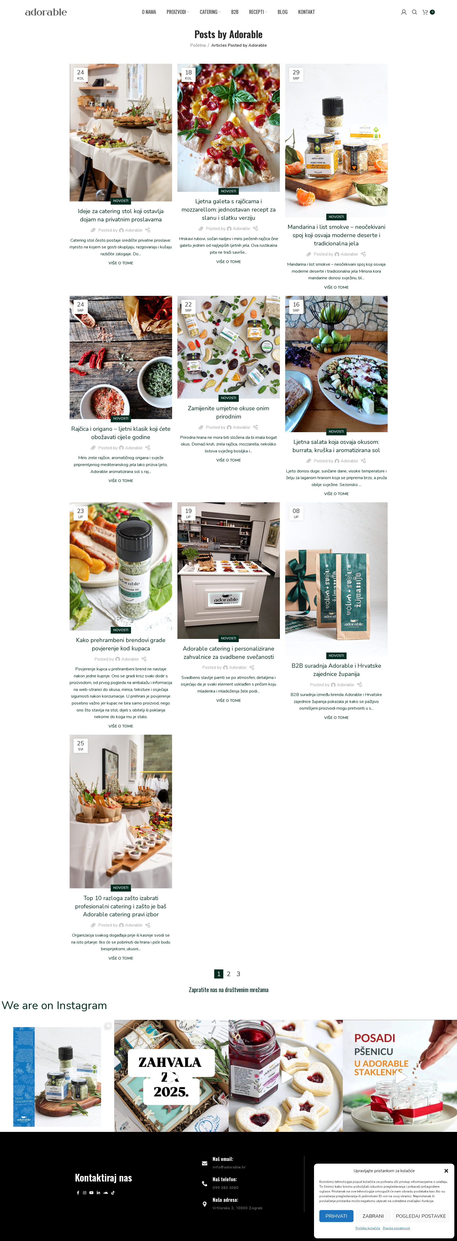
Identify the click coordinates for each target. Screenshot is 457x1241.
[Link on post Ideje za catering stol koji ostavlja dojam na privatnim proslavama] (121, 133)
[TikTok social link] (113, 1193)
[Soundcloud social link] (106, 1193)
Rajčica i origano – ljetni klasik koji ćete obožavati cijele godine (120, 433)
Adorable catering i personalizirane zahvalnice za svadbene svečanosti (228, 653)
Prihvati (336, 1216)
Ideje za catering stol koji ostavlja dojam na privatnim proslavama (121, 215)
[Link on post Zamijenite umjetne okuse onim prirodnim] (228, 347)
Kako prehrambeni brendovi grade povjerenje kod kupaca (120, 644)
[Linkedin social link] (98, 1193)
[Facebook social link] (78, 1193)
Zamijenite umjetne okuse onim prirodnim (228, 412)
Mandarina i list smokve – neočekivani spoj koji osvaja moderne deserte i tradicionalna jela (336, 235)
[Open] (57, 1077)
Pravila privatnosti (396, 1228)
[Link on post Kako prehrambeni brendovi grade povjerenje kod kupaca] (121, 566)
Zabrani (373, 1216)
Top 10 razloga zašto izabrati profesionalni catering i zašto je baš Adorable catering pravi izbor (120, 906)
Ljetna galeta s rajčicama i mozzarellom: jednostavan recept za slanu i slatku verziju (228, 209)
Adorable (246, 34)
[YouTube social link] (91, 1193)
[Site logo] (46, 12)
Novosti (120, 200)
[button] (446, 1171)
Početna (198, 45)
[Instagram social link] (84, 1193)
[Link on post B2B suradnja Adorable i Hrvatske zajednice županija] (336, 579)
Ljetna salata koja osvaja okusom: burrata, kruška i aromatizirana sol (336, 446)
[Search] (414, 12)
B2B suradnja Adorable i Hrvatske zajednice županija (336, 670)
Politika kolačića (368, 1228)
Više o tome (121, 263)
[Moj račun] (404, 12)
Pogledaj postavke (421, 1216)
